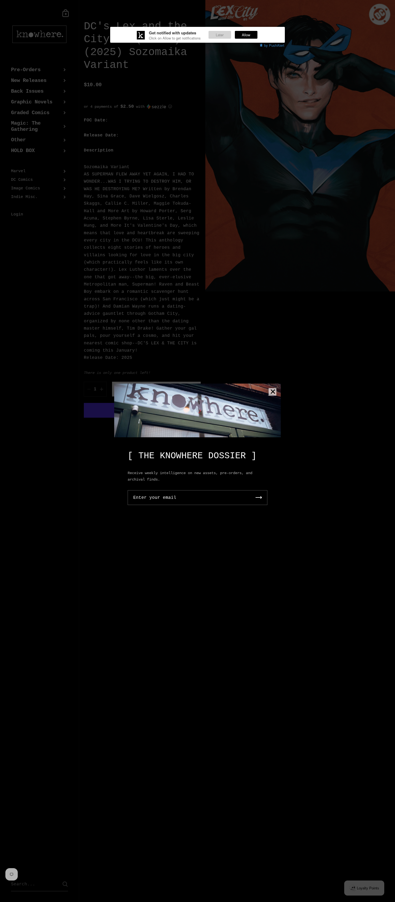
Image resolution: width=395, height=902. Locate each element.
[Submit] (259, 497)
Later (220, 34)
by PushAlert (274, 45)
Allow (246, 34)
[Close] (273, 392)
